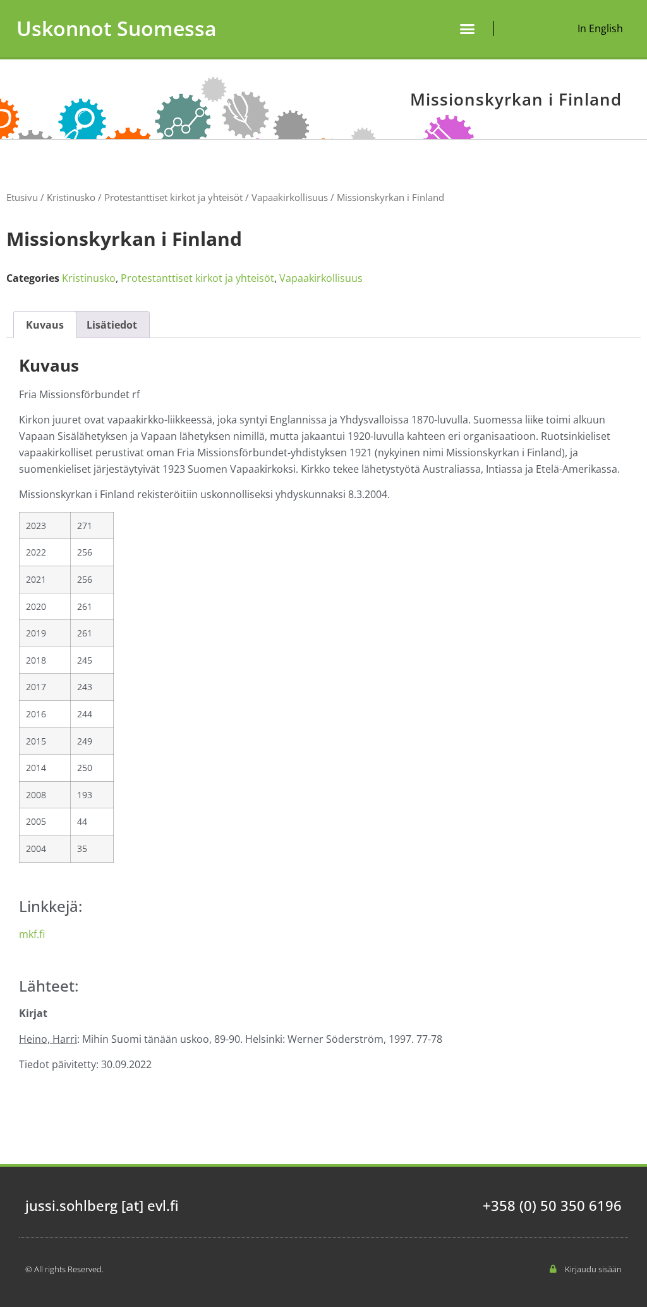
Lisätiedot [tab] (112, 325)
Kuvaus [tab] (45, 325)
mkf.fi (32, 934)
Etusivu (22, 197)
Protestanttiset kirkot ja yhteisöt (173, 197)
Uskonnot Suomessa (116, 28)
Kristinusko (71, 197)
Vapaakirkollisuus (289, 197)
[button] (468, 28)
